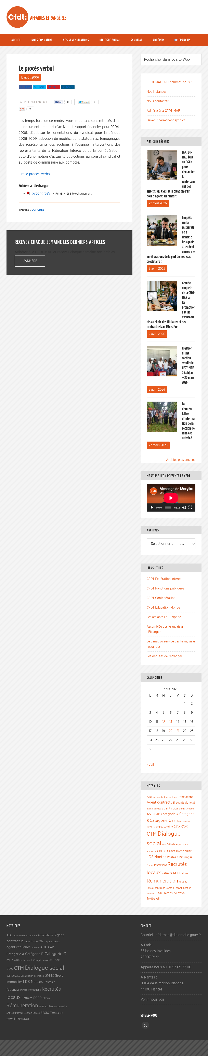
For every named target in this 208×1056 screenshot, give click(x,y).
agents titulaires (174, 808)
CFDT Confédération (161, 598)
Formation (151, 851)
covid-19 (168, 826)
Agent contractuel (161, 802)
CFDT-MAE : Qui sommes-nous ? (169, 82)
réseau (183, 881)
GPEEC (161, 851)
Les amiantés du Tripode (164, 617)
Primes (150, 865)
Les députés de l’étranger (164, 656)
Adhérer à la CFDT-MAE (163, 110)
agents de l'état (185, 802)
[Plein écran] (190, 507)
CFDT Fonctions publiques (165, 588)
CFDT (17, 17)
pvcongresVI (42, 193)
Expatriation (182, 845)
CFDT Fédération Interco (164, 579)
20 (170, 731)
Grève (171, 851)
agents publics (154, 809)
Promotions (160, 865)
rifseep (185, 873)
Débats (171, 844)
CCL (174, 821)
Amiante (190, 809)
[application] (171, 498)
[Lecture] (152, 507)
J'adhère (30, 261)
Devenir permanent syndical (166, 120)
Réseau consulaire (156, 888)
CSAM (177, 826)
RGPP (177, 873)
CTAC (184, 826)
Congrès (37, 209)
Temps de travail (175, 893)
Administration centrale (165, 797)
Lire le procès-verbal (35, 174)
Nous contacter (158, 101)
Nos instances (156, 91)
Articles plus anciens (180, 459)
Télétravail (153, 898)
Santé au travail (174, 888)
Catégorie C (160, 820)
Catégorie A (170, 814)
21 (178, 731)
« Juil (150, 764)
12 (163, 721)
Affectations (185, 796)
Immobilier (184, 851)
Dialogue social (44, 968)
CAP (157, 814)
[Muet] (184, 507)
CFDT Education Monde (163, 607)
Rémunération (162, 881)
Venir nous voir (152, 999)
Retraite (166, 873)
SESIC (159, 893)
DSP (164, 845)
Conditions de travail (22, 960)
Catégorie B (34, 954)
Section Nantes (32, 1013)
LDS (150, 857)
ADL (150, 796)
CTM (152, 834)
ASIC (150, 814)
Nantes (160, 857)
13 (170, 721)
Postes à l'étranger (179, 857)
